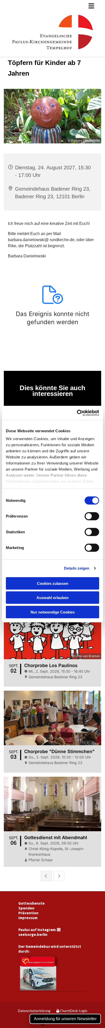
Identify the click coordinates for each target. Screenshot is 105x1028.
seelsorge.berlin (32, 934)
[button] (52, 6)
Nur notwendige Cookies (53, 612)
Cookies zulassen (52, 583)
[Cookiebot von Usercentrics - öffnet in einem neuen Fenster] (77, 413)
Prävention (28, 912)
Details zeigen (76, 568)
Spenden (26, 908)
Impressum (27, 917)
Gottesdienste (31, 903)
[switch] (92, 516)
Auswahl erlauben (52, 597)
